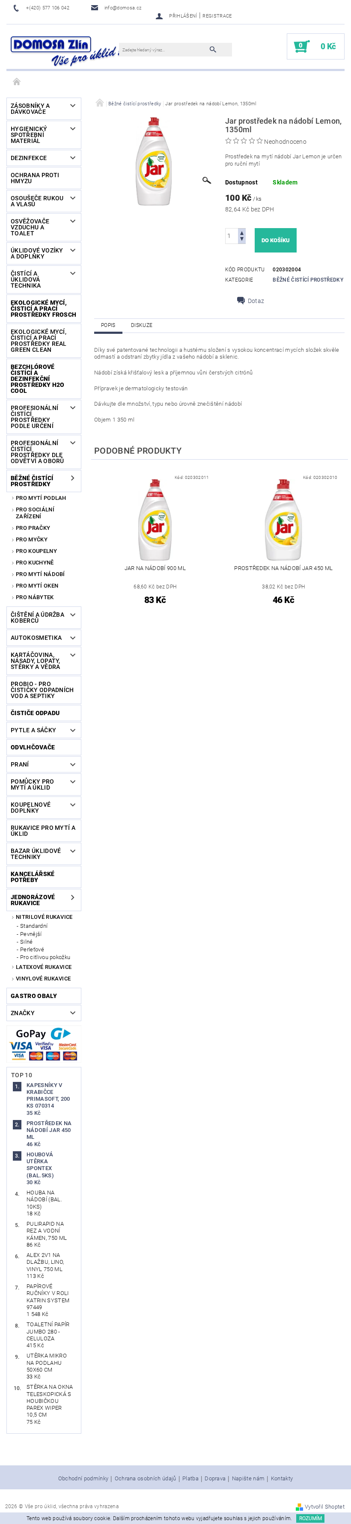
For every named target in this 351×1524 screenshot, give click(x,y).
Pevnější (31, 934)
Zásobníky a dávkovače (30, 108)
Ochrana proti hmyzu (35, 178)
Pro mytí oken (37, 585)
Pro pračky (33, 528)
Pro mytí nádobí (40, 574)
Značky (23, 1013)
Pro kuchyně (35, 562)
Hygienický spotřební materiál (29, 134)
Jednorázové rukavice (33, 900)
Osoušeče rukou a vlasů (37, 201)
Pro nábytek (35, 597)
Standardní (34, 926)
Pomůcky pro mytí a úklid (32, 784)
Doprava (215, 1479)
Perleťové (32, 949)
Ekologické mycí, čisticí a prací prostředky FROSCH (43, 308)
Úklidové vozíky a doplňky (37, 253)
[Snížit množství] (242, 240)
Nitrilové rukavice (44, 917)
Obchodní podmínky (83, 1479)
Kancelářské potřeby (33, 876)
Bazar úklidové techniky (36, 853)
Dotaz (256, 300)
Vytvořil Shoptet (325, 1506)
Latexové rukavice (43, 967)
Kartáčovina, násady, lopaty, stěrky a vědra (35, 660)
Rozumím (310, 1518)
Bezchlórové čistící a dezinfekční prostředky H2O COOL (37, 378)
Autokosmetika (36, 637)
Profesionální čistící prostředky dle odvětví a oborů (37, 452)
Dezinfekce (29, 157)
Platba (190, 1479)
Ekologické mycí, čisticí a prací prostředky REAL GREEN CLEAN (39, 340)
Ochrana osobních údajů (145, 1479)
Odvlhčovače (33, 747)
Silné (26, 942)
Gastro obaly (34, 995)
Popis (108, 325)
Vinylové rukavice (43, 978)
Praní (20, 764)
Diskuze (141, 325)
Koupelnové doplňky (31, 807)
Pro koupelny (36, 551)
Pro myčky (32, 539)
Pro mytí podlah (41, 498)
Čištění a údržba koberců (37, 617)
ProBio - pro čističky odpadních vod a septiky (42, 689)
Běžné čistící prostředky (32, 481)
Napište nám (248, 1479)
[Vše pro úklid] (67, 51)
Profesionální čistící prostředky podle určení (34, 416)
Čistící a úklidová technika (26, 279)
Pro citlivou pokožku (45, 957)
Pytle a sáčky (33, 730)
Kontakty (282, 1479)
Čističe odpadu (35, 713)
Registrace (217, 16)
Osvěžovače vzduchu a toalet (30, 227)
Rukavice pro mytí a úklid (43, 830)
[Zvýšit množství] (242, 232)
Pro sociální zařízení (35, 513)
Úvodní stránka (17, 82)
